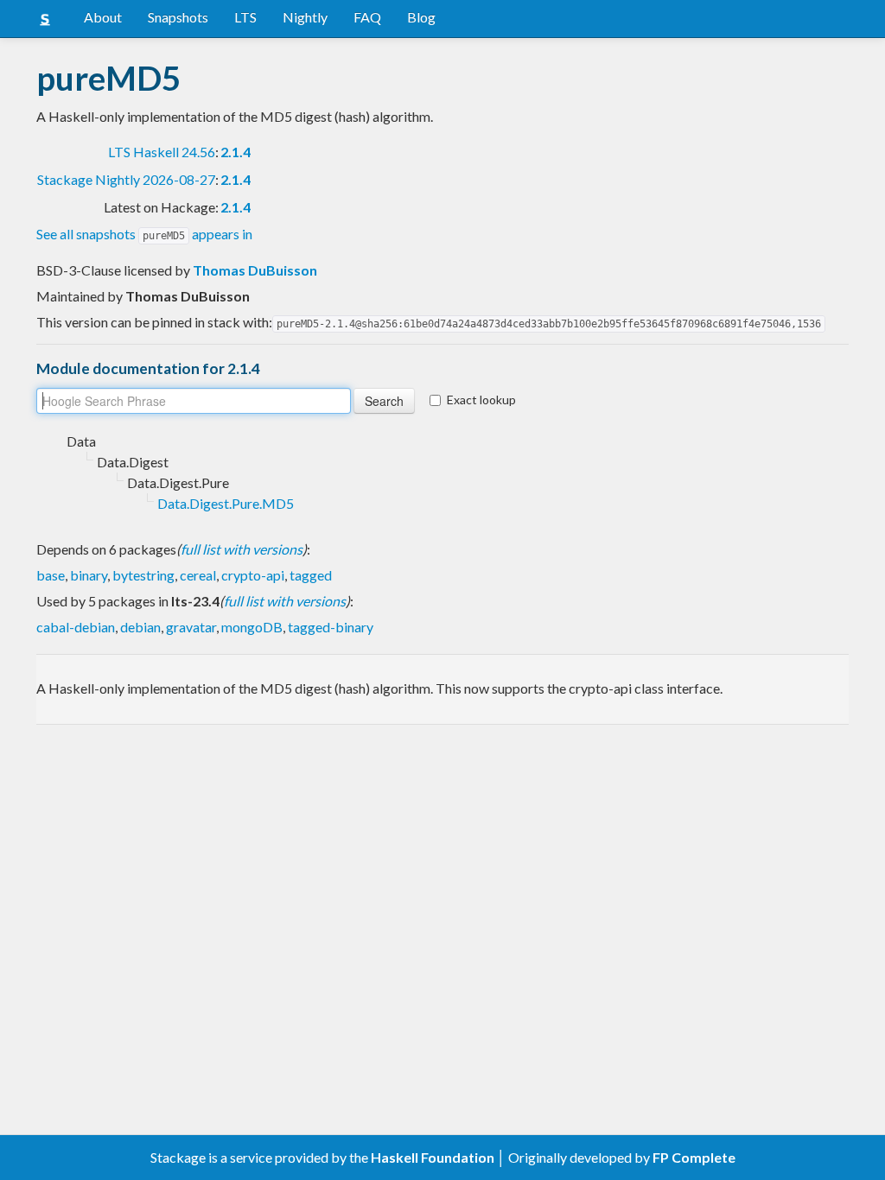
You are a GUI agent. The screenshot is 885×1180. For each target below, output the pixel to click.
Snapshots (178, 17)
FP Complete (694, 1157)
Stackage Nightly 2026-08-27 (126, 179)
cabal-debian (75, 627)
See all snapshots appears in (144, 233)
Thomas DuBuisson (255, 270)
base (50, 575)
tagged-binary (330, 627)
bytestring (143, 575)
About (103, 17)
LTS (245, 17)
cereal (198, 575)
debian (140, 627)
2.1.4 (235, 151)
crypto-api (252, 575)
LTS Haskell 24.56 (161, 151)
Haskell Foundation (432, 1157)
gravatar (191, 627)
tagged (311, 575)
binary (88, 575)
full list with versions (241, 549)
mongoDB (252, 627)
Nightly (305, 17)
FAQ (367, 17)
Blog (421, 17)
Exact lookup (481, 399)
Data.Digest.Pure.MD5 (225, 503)
